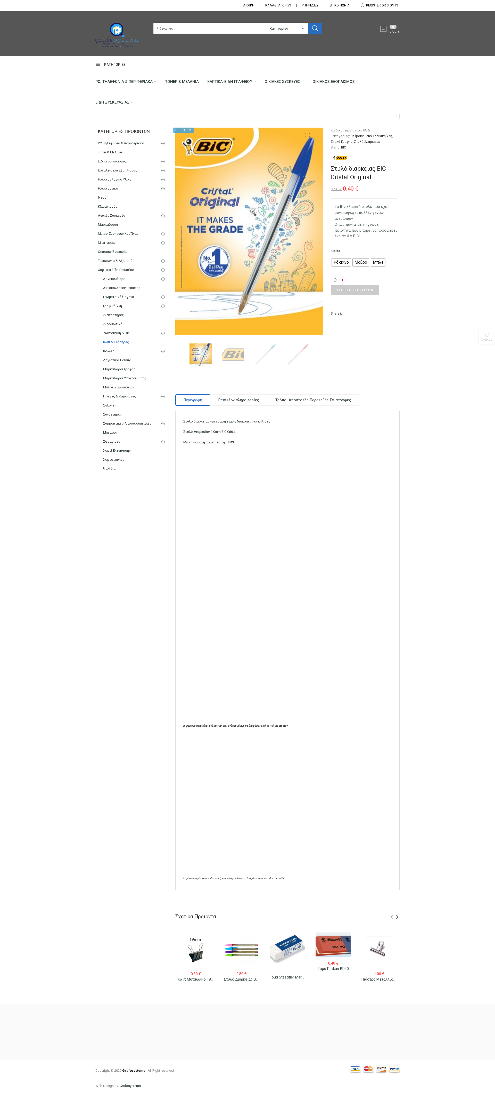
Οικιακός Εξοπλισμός (333, 81)
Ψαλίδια (109, 469)
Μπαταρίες (107, 243)
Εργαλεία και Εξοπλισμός (117, 170)
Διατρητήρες (113, 315)
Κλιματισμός (107, 206)
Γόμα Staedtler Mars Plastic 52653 (298, 977)
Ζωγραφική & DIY (116, 333)
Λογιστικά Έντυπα (117, 360)
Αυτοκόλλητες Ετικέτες (121, 288)
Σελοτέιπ (110, 405)
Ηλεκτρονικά (108, 188)
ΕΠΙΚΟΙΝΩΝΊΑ (339, 5)
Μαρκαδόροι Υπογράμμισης (124, 378)
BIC (343, 147)
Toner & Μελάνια (182, 81)
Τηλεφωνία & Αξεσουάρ (116, 261)
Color (335, 251)
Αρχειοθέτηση (114, 279)
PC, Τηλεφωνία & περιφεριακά (124, 81)
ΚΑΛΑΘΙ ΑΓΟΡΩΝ (278, 5)
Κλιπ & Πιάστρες (116, 342)
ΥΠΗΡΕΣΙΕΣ (310, 5)
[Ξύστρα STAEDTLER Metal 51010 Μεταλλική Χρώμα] (397, 116)
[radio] (341, 262)
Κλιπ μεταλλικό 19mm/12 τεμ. (204, 979)
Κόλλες (108, 351)
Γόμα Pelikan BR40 (333, 969)
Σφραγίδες (111, 441)
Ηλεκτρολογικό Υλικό (114, 179)
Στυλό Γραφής (341, 142)
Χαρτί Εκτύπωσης (117, 450)
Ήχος (102, 197)
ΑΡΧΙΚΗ (248, 5)
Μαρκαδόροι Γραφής (119, 369)
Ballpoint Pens (361, 136)
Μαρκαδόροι (108, 224)
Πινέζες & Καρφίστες (119, 396)
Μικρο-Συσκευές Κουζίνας (118, 234)
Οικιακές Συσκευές (282, 81)
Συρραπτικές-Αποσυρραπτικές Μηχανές (127, 427)
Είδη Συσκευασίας (112, 102)
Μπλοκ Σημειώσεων (118, 387)
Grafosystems (130, 1086)
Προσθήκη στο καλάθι (355, 290)
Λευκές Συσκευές (111, 215)
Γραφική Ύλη (382, 136)
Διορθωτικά (112, 324)
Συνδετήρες (112, 414)
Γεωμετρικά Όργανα (118, 297)
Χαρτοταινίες (113, 459)
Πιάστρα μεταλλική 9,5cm (383, 979)
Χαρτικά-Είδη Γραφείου (229, 81)
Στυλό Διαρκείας (367, 142)
